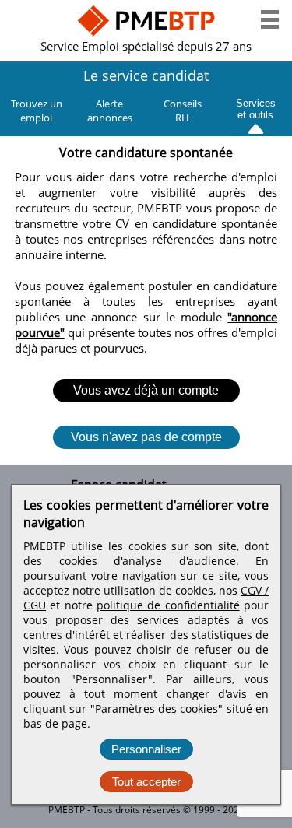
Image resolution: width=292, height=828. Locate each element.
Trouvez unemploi (36, 110)
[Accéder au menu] (269, 19)
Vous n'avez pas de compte (146, 437)
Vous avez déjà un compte (146, 390)
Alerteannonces (109, 110)
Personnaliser (146, 749)
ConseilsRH (183, 110)
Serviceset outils (256, 106)
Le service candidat (146, 75)
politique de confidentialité (168, 605)
